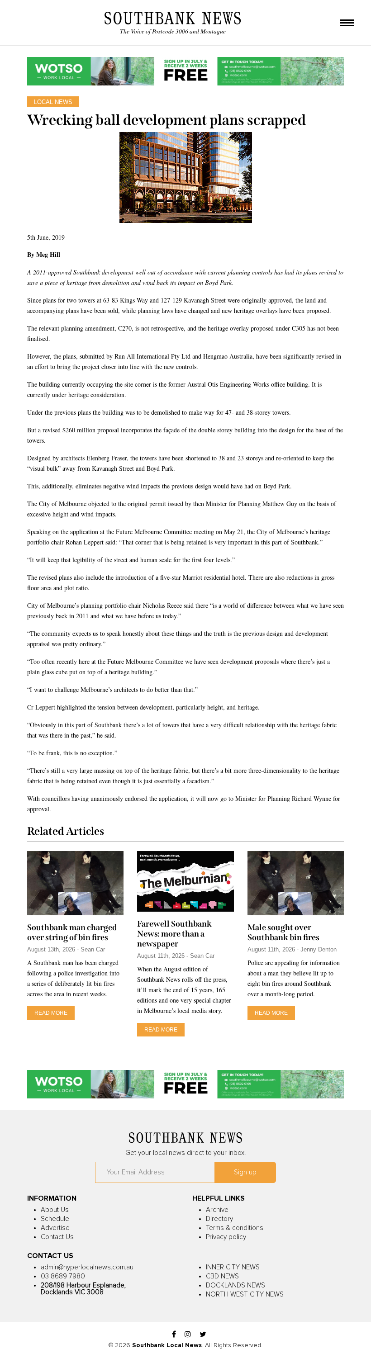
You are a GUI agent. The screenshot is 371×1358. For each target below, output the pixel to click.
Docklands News (235, 1285)
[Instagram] (188, 1335)
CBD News (222, 1276)
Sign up (245, 1172)
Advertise (55, 1228)
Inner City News (233, 1267)
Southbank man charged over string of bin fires (72, 932)
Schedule (55, 1219)
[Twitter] (203, 1335)
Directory (219, 1219)
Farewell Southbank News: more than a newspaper (174, 934)
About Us (55, 1210)
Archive (217, 1210)
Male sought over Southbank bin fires (283, 932)
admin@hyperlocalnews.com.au (87, 1267)
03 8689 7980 (63, 1276)
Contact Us (57, 1237)
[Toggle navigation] (347, 23)
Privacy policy (226, 1237)
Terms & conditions (234, 1228)
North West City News (245, 1294)
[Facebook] (174, 1335)
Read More (50, 1013)
